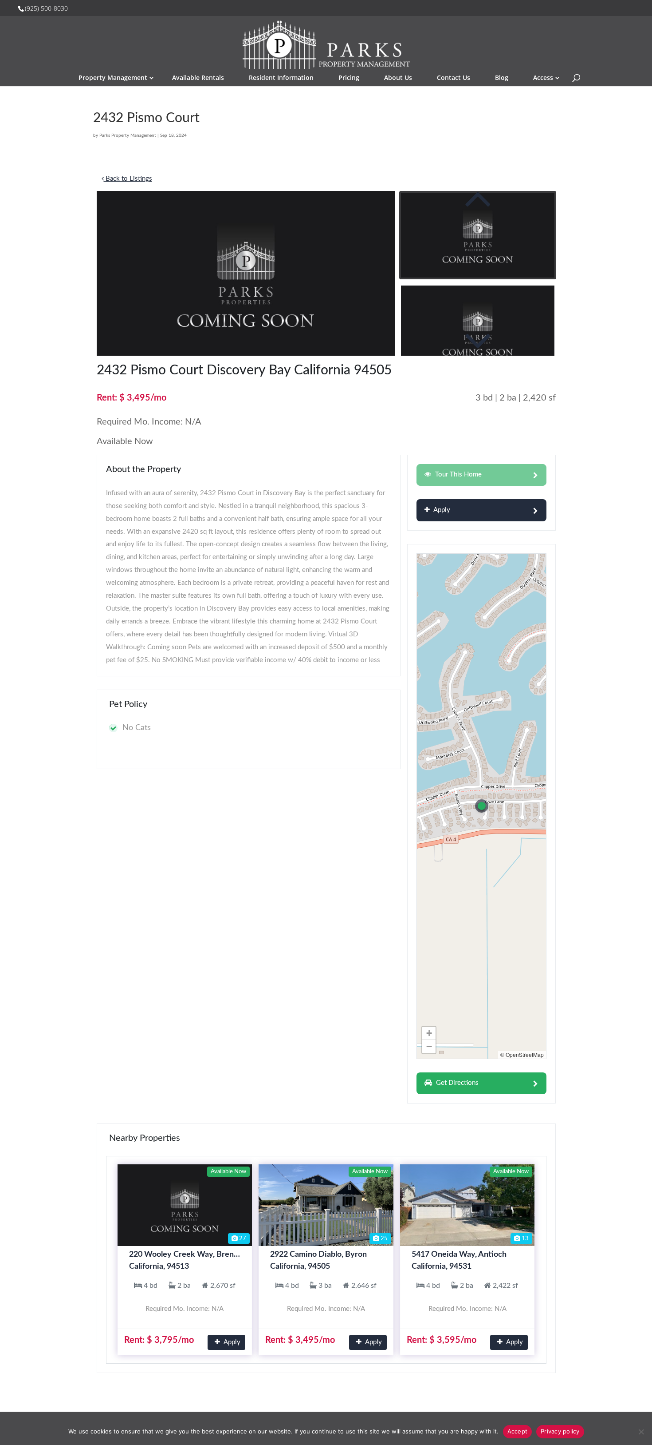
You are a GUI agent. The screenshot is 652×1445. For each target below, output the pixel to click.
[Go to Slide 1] (477, 235)
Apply (441, 510)
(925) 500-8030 (46, 8)
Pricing (348, 77)
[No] (640, 1431)
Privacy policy (560, 1431)
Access (543, 77)
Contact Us (453, 77)
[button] (246, 273)
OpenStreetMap (525, 1054)
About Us (398, 77)
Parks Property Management (127, 135)
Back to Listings (128, 178)
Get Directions (456, 1083)
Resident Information (281, 77)
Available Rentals (198, 77)
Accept (517, 1431)
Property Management (113, 77)
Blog (501, 77)
